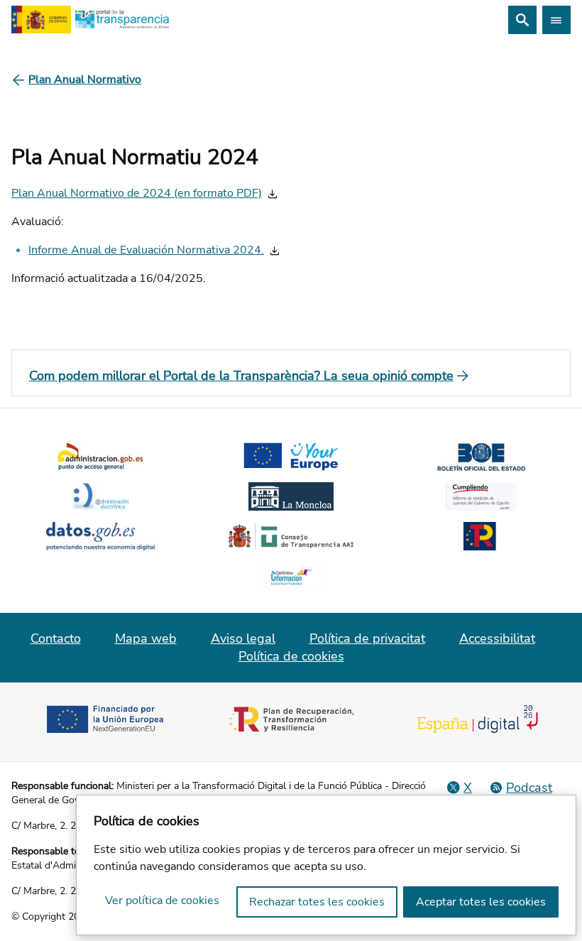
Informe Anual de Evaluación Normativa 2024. (146, 250)
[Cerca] (522, 20)
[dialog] (326, 865)
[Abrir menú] (556, 20)
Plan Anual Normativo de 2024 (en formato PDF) (136, 193)
